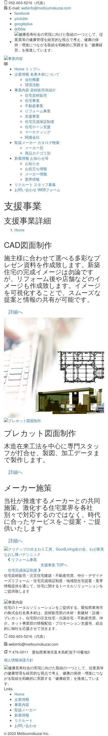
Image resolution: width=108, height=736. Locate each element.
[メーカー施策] (54, 551)
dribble (20, 29)
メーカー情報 (36, 174)
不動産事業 (34, 105)
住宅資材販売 (36, 95)
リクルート (23, 720)
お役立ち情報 (36, 168)
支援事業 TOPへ (54, 564)
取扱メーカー (25, 709)
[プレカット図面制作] (54, 420)
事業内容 (21, 704)
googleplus (23, 23)
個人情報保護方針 (18, 659)
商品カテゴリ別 (38, 153)
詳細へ (15, 311)
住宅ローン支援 (38, 126)
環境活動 (32, 84)
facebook (22, 13)
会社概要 (32, 79)
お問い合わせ (25, 725)
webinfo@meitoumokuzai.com (46, 8)
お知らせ (32, 163)
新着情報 (21, 715)
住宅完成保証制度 (39, 121)
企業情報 (21, 699)
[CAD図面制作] (54, 368)
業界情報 (32, 179)
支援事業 (32, 116)
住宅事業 (32, 100)
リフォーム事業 (38, 110)
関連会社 (32, 137)
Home (19, 229)
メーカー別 (34, 147)
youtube (21, 18)
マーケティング (38, 131)
